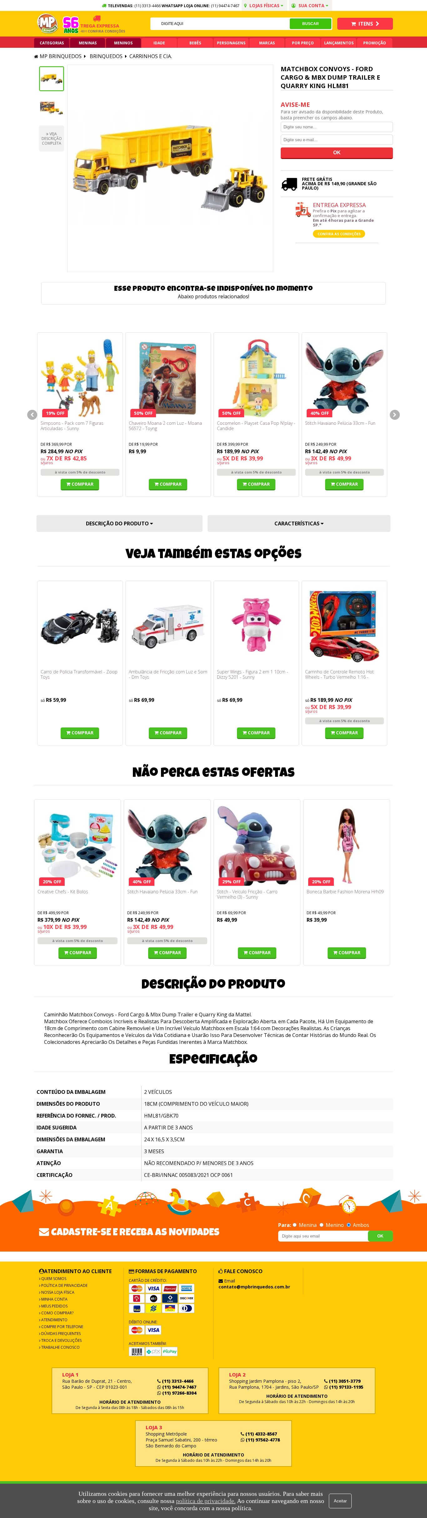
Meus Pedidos (54, 1306)
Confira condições (93, 31)
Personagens (231, 43)
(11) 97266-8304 (178, 1393)
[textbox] (220, 23)
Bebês (195, 43)
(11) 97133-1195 (345, 1387)
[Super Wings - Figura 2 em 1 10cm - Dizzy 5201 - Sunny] (256, 626)
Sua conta (311, 5)
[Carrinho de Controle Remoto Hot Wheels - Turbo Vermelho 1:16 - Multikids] (344, 626)
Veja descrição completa (52, 138)
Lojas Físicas (264, 5)
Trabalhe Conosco (60, 1347)
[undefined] (170, 168)
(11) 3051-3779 (344, 1381)
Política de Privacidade (64, 1285)
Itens (365, 23)
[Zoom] (51, 78)
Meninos (123, 43)
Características (297, 523)
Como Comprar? (56, 1313)
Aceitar (340, 1501)
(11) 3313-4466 (177, 1381)
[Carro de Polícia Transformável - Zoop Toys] (80, 626)
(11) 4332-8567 (260, 1434)
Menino (334, 1225)
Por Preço (303, 43)
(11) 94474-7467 (225, 5)
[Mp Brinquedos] (47, 23)
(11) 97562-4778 (262, 1440)
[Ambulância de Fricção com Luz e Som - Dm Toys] (168, 626)
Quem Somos (53, 1278)
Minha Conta (54, 1299)
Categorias (52, 43)
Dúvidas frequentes (60, 1333)
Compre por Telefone (61, 1326)
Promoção (374, 43)
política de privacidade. (206, 1500)
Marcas (267, 43)
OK (380, 1236)
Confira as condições (339, 233)
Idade (159, 43)
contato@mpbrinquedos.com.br (254, 1287)
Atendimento (54, 1319)
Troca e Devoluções (61, 1340)
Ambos (360, 1225)
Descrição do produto (118, 523)
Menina (308, 1225)
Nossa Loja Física (57, 1292)
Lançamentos (339, 43)
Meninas (88, 43)
